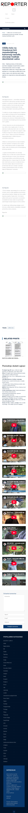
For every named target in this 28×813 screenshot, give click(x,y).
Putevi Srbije (6, 717)
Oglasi (12, 14)
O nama (7, 18)
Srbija (4, 739)
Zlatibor (5, 761)
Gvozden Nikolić (7, 668)
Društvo (5, 657)
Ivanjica (5, 673)
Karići (4, 676)
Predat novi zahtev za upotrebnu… (12, 358)
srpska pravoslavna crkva (9, 742)
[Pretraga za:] (7, 29)
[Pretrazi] (24, 29)
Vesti (6, 14)
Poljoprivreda (6, 706)
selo (4, 723)
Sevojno (5, 726)
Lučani (5, 693)
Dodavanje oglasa (9, 22)
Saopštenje (6, 720)
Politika (5, 704)
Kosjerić (5, 679)
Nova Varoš (6, 698)
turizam (5, 750)
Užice (4, 753)
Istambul (5, 671)
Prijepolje (5, 715)
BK (4, 649)
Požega (5, 709)
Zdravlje (5, 759)
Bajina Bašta (6, 646)
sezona (5, 728)
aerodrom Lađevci (8, 640)
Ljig (4, 687)
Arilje (4, 643)
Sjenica (5, 731)
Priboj (4, 712)
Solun (4, 734)
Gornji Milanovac (7, 662)
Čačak (4, 651)
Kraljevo (5, 682)
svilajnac (5, 745)
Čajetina (5, 654)
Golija (4, 660)
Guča (4, 665)
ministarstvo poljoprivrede (10, 695)
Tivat (4, 748)
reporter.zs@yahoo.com (13, 794)
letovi (4, 684)
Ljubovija (5, 690)
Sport (4, 737)
